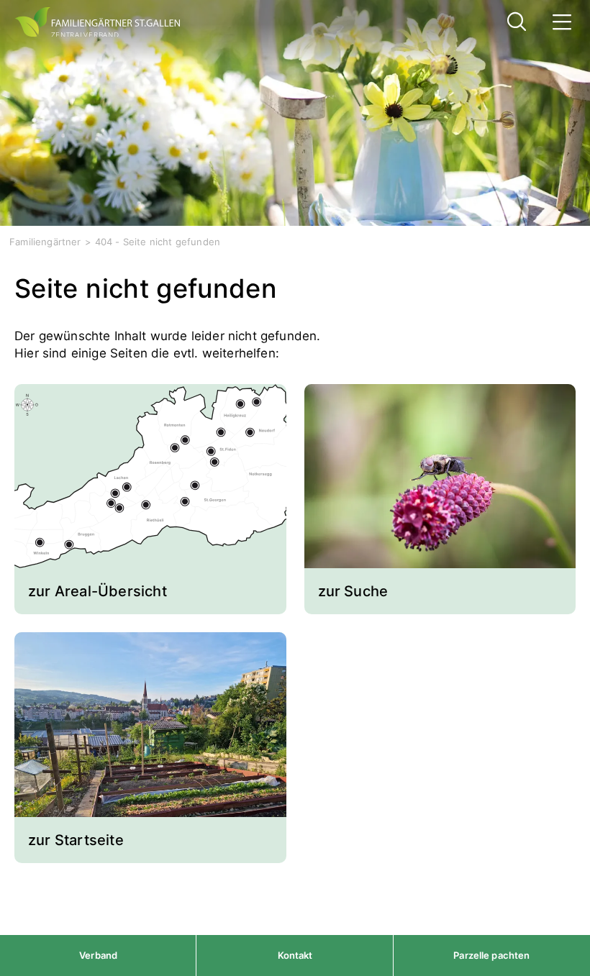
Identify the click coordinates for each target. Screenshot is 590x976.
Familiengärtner (45, 241)
